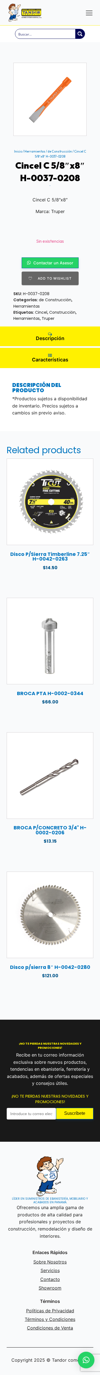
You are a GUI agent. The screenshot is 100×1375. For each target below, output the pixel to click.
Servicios (50, 1270)
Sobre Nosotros (50, 1262)
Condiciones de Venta (50, 1328)
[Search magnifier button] (80, 34)
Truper (48, 318)
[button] (86, 1360)
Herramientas (34, 151)
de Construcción (60, 151)
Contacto (50, 1279)
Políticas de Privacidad (50, 1310)
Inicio (18, 151)
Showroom (50, 1288)
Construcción (62, 312)
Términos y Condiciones (50, 1319)
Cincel (41, 312)
